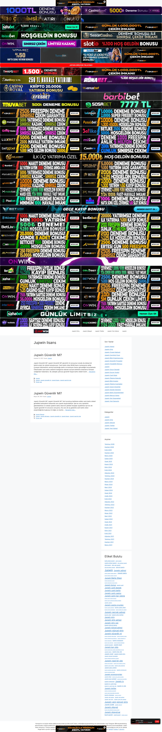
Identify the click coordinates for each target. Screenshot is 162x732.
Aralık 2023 (108, 496)
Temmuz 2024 (109, 476)
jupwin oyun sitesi (109, 665)
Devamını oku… (70, 410)
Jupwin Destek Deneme (113, 390)
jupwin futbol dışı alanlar (121, 609)
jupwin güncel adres (111, 625)
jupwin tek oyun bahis (122, 679)
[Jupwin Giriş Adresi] (41, 331)
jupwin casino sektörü (109, 607)
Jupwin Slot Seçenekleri (113, 398)
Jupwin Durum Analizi (112, 372)
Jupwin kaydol (109, 645)
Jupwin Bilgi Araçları (111, 381)
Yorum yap (39, 382)
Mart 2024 (108, 487)
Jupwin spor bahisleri (110, 679)
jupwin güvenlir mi (121, 638)
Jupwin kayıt (118, 645)
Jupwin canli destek (113, 588)
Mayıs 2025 (108, 456)
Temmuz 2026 (109, 444)
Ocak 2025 (108, 461)
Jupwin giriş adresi (113, 620)
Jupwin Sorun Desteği (112, 369)
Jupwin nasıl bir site (65, 380)
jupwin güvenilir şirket (122, 636)
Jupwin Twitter (99, 331)
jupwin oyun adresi (109, 663)
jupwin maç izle (117, 652)
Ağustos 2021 (109, 536)
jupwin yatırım (118, 695)
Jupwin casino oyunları (114, 605)
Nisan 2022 (108, 513)
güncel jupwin (120, 567)
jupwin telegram (109, 681)
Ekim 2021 (108, 530)
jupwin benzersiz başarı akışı (111, 582)
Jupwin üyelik (109, 704)
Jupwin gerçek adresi (115, 612)
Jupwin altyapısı (44, 416)
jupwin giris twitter (118, 615)
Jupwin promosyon (121, 670)
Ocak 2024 (108, 493)
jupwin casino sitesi (120, 607)
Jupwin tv (119, 681)
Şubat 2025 (109, 458)
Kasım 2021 (108, 528)
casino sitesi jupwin (111, 563)
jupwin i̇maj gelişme (109, 642)
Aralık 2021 (108, 525)
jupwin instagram (118, 640)
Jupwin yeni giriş (109, 699)
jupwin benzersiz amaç (109, 580)
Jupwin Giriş (75, 331)
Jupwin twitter (110, 688)
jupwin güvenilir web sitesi (110, 636)
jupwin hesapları (108, 640)
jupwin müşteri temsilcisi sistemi (112, 658)
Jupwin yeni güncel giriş (116, 702)
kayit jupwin (109, 715)
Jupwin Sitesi (108, 676)
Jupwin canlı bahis (112, 590)
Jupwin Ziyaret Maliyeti (112, 352)
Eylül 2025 (108, 450)
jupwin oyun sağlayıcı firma (119, 663)
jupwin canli (120, 585)
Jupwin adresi (120, 570)
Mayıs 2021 (108, 545)
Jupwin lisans (55, 380)
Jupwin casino (108, 602)
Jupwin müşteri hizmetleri (111, 656)
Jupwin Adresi (109, 346)
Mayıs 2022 (108, 510)
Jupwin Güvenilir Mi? (48, 355)
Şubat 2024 (109, 490)
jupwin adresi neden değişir (111, 573)
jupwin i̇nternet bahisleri (119, 642)
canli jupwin (119, 561)
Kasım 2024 (109, 464)
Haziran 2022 (109, 507)
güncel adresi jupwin (110, 567)
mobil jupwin (117, 715)
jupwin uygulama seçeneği (110, 690)
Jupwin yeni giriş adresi (120, 699)
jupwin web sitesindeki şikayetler (112, 693)
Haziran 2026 (109, 447)
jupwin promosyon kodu (110, 672)
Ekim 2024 (108, 467)
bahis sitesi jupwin (110, 561)
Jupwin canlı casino (113, 593)
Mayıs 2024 (109, 481)
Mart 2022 (108, 516)
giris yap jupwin (116, 565)
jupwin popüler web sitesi (110, 670)
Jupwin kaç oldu (111, 647)
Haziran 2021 (109, 542)
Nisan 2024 (108, 484)
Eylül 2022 (108, 499)
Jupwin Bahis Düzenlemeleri (114, 392)
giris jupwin (108, 565)
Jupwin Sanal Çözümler (112, 387)
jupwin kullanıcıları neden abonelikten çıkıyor (114, 649)
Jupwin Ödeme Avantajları (113, 384)
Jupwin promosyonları (113, 674)
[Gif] (81, 157)
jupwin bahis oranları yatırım (111, 575)
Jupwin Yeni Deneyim (112, 401)
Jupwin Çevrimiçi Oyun (112, 355)
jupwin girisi (108, 615)
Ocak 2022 (108, 522)
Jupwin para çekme (111, 667)
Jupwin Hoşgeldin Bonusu (113, 364)
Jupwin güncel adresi (113, 627)
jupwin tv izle (121, 686)
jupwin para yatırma (120, 665)
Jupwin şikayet (111, 707)
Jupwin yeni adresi (119, 697)
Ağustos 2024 (109, 473)
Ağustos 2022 (109, 502)
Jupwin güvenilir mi (45, 380)
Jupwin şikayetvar (112, 712)
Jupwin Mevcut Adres (112, 395)
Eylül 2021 (108, 533)
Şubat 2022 (109, 519)
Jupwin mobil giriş (119, 654)
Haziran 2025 (109, 453)
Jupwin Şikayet (87, 331)
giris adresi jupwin (122, 563)
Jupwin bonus (110, 585)
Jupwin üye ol (118, 704)
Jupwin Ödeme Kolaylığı (113, 378)
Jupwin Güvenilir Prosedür (113, 361)
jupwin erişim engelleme (110, 609)
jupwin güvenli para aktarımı (111, 638)
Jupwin (124, 331)
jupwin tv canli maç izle (110, 686)
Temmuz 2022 (109, 504)
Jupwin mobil (109, 654)
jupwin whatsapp (109, 695)
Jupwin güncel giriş (114, 630)
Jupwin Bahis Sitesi (113, 578)
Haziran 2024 (109, 479)
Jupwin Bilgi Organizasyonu (114, 358)
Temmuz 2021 (109, 539)
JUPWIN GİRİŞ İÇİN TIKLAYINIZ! (81, 65)
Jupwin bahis (122, 573)
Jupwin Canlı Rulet (111, 375)
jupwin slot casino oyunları (118, 676)
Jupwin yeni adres (109, 697)
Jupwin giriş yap (111, 623)
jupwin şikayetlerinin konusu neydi (112, 709)
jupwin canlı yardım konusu (110, 598)
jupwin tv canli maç (111, 684)
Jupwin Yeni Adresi (113, 331)
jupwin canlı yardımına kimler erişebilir (113, 600)
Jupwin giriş (110, 617)
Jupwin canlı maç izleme (115, 596)
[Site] (40, 113)
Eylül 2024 (108, 470)
